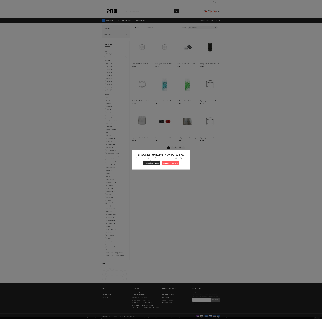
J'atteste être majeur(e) (151, 163)
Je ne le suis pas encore (170, 163)
